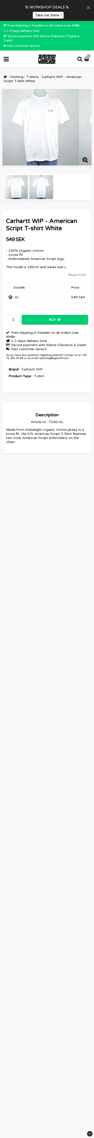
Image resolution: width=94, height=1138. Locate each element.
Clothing (16, 77)
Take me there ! (48, 15)
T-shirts (33, 77)
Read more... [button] (78, 275)
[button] (87, 59)
